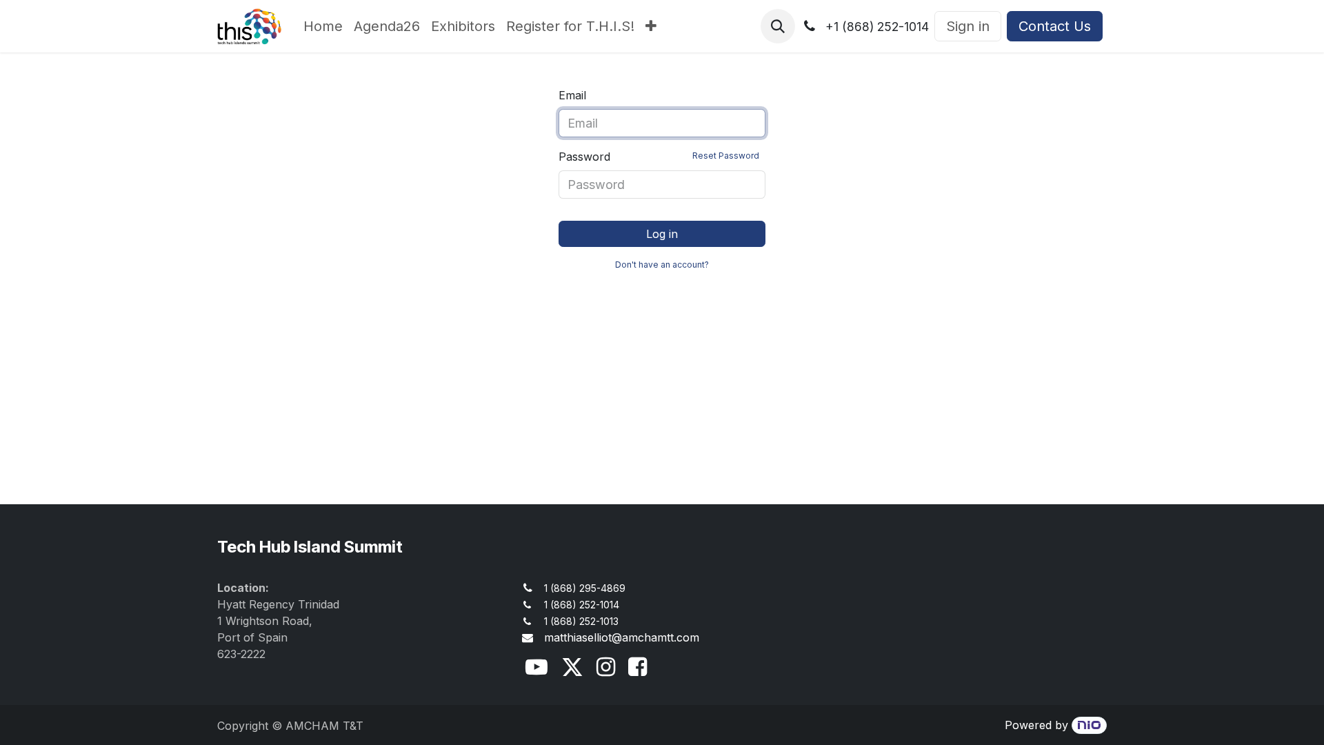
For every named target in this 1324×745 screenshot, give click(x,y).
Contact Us (1055, 26)
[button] (778, 26)
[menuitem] (323, 26)
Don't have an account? (662, 264)
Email (572, 95)
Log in (662, 234)
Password (659, 156)
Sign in (968, 26)
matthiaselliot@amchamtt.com (621, 637)
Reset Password (725, 155)
